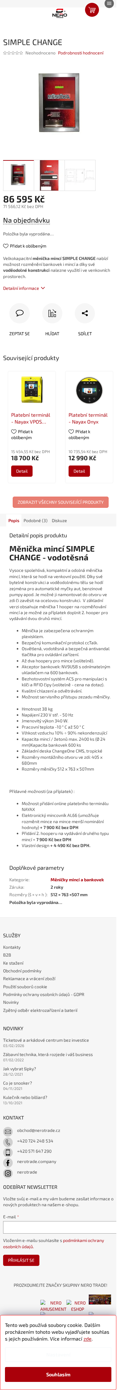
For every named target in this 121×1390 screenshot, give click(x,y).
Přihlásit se (21, 1260)
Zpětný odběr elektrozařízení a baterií (40, 1010)
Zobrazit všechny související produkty (61, 502)
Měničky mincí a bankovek (77, 879)
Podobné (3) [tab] (35, 520)
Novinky (11, 1002)
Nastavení (58, 1354)
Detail (22, 471)
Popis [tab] (13, 520)
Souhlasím (58, 1374)
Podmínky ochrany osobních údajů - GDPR (43, 994)
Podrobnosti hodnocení (80, 52)
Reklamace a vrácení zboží (29, 978)
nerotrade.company (36, 1161)
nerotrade (27, 1172)
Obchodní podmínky (22, 970)
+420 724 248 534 (35, 1140)
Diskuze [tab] (59, 520)
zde (87, 1338)
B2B (7, 954)
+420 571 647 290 (34, 1151)
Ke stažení (13, 963)
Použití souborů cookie (25, 986)
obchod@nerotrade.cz (38, 1130)
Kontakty (11, 947)
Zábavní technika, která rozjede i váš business (48, 1054)
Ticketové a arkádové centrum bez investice (46, 1040)
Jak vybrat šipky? (19, 1068)
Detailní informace (21, 288)
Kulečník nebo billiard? (25, 1097)
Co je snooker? (17, 1083)
